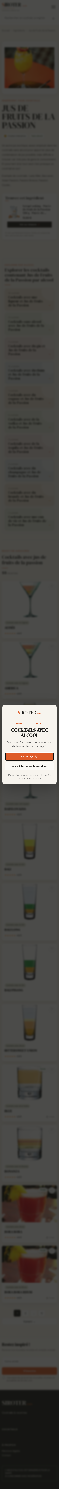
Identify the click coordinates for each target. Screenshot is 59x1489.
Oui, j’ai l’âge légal (29, 756)
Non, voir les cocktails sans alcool (29, 766)
